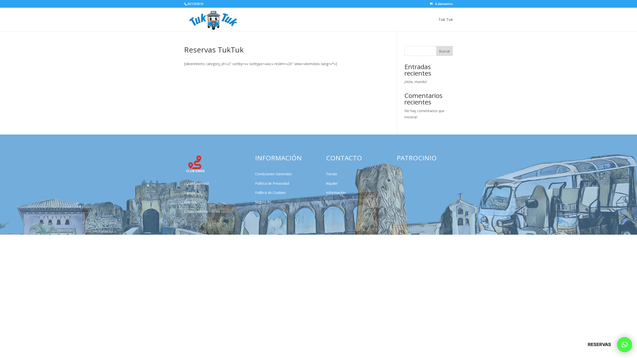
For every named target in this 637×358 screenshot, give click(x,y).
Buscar (444, 51)
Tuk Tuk (445, 20)
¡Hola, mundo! (415, 81)
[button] (624, 344)
